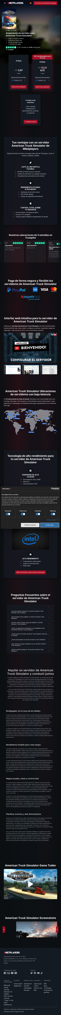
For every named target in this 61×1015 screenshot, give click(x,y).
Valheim (6, 994)
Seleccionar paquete (18, 87)
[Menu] (5, 3)
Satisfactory (8, 1005)
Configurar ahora (30, 121)
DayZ (5, 1002)
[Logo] (15, 3)
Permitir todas (50, 525)
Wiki (35, 990)
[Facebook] (35, 973)
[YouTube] (39, 973)
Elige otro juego (11, 30)
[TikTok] (42, 973)
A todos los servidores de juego (45, 3)
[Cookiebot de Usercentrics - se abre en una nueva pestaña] (52, 489)
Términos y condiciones (10, 1009)
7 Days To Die (8, 1000)
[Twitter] (32, 973)
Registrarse (17, 986)
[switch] (23, 514)
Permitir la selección (30, 525)
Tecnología (47, 988)
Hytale (6, 987)
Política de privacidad (23, 1009)
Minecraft (7, 985)
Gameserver (28, 984)
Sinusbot (27, 990)
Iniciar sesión (18, 984)
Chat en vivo (38, 988)
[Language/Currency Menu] (30, 3)
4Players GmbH (9, 1011)
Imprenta (31, 1009)
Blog (45, 986)
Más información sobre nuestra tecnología (30, 572)
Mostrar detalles (51, 520)
